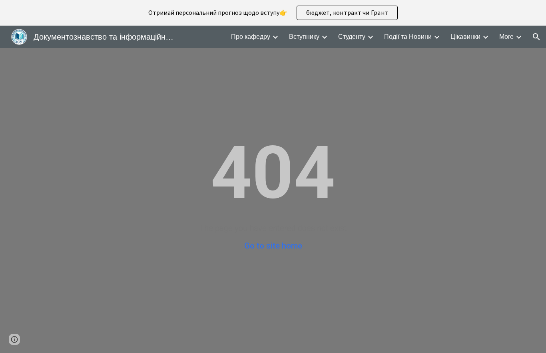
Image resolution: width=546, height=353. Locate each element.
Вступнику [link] (304, 36)
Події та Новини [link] (408, 36)
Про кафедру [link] (250, 36)
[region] (273, 13)
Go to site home (273, 246)
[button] (536, 36)
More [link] (506, 36)
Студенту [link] (351, 36)
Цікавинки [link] (465, 36)
